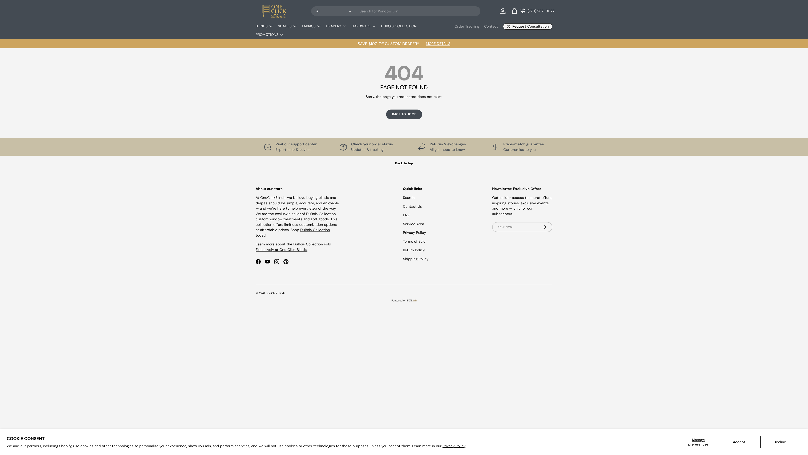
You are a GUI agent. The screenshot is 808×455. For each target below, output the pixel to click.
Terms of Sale (414, 241)
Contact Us (412, 206)
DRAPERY (333, 26)
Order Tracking (466, 26)
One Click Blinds (275, 293)
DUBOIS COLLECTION (399, 26)
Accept (739, 442)
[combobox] (395, 11)
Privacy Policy (454, 446)
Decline (779, 442)
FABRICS (309, 26)
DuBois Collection (315, 230)
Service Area (413, 224)
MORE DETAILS (438, 43)
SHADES (285, 26)
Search (409, 197)
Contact (491, 26)
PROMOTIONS (267, 34)
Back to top (404, 163)
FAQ (406, 215)
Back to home (404, 114)
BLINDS (262, 26)
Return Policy (414, 250)
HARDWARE (361, 26)
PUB (412, 300)
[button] (514, 11)
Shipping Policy (415, 259)
